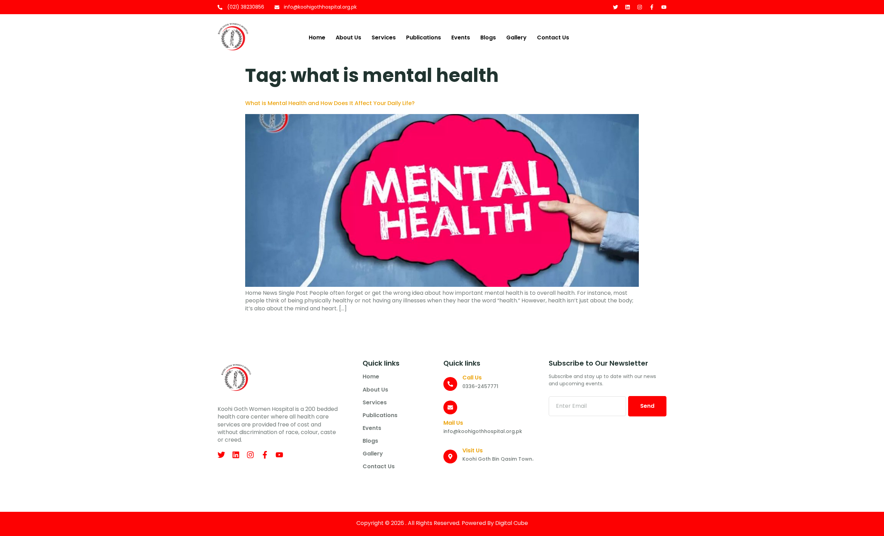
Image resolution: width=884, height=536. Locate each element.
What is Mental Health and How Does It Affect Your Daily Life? (330, 103)
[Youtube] (663, 7)
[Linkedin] (627, 7)
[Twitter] (615, 7)
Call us (472, 378)
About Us (348, 37)
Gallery (516, 37)
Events (460, 37)
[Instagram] (639, 7)
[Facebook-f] (651, 7)
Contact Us (553, 37)
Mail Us (453, 423)
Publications (423, 37)
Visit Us (472, 450)
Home (317, 37)
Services (384, 37)
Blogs (488, 37)
